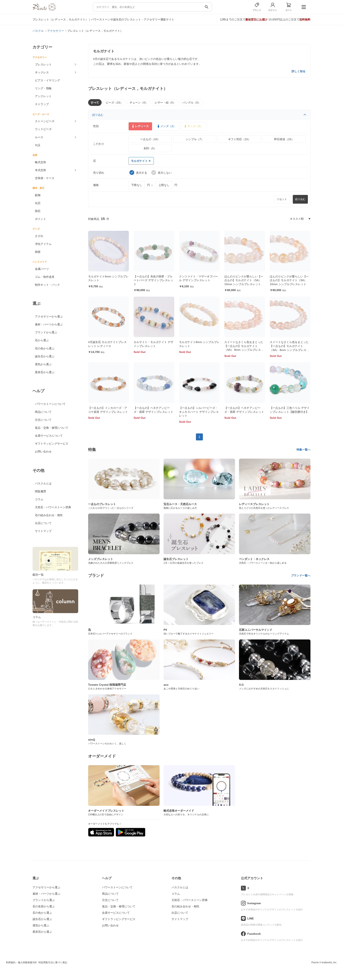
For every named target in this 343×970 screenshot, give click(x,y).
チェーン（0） (139, 102)
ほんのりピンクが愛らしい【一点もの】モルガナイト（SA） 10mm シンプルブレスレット (243, 280)
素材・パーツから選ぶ (49, 324)
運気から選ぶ (43, 364)
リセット (282, 199)
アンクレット (43, 96)
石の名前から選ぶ (44, 906)
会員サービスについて (49, 435)
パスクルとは (43, 483)
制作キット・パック (47, 284)
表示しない (165, 172)
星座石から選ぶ (44, 372)
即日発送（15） (284, 139)
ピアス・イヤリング (47, 80)
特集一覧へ (303, 449)
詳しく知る (298, 71)
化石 (37, 203)
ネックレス (42, 72)
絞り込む (97, 114)
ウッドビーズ (43, 129)
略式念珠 (40, 162)
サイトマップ (43, 531)
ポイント (40, 218)
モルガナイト (139, 160)
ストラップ (42, 104)
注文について (43, 419)
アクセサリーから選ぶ (49, 316)
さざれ (39, 236)
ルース (39, 137)
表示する (141, 172)
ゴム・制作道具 (44, 276)
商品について (43, 411)
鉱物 (37, 195)
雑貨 (37, 251)
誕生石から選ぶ (44, 356)
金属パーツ (42, 268)
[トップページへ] (44, 10)
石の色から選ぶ (44, 348)
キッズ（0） (195, 126)
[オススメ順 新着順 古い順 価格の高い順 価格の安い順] (300, 219)
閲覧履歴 (40, 491)
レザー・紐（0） (165, 102)
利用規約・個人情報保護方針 (21, 962)
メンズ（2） (168, 126)
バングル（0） (191, 102)
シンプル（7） (195, 139)
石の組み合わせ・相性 (49, 515)
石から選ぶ (42, 340)
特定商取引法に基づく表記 (53, 962)
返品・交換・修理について (51, 427)
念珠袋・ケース (44, 178)
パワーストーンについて (50, 403)
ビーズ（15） (114, 102)
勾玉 (37, 145)
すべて (95, 102)
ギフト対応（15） (239, 139)
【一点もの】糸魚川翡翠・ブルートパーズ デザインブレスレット (153, 280)
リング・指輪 (43, 88)
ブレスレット (43, 64)
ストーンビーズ (44, 121)
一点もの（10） (150, 139)
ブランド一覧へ (300, 575)
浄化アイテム (43, 243)
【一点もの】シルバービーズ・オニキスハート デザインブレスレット (199, 411)
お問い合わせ (43, 451)
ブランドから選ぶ (46, 332)
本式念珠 (40, 170)
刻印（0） (150, 148)
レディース (142, 126)
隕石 (37, 211)
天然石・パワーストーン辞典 (53, 507)
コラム (39, 499)
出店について (43, 523)
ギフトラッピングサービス (51, 443)
